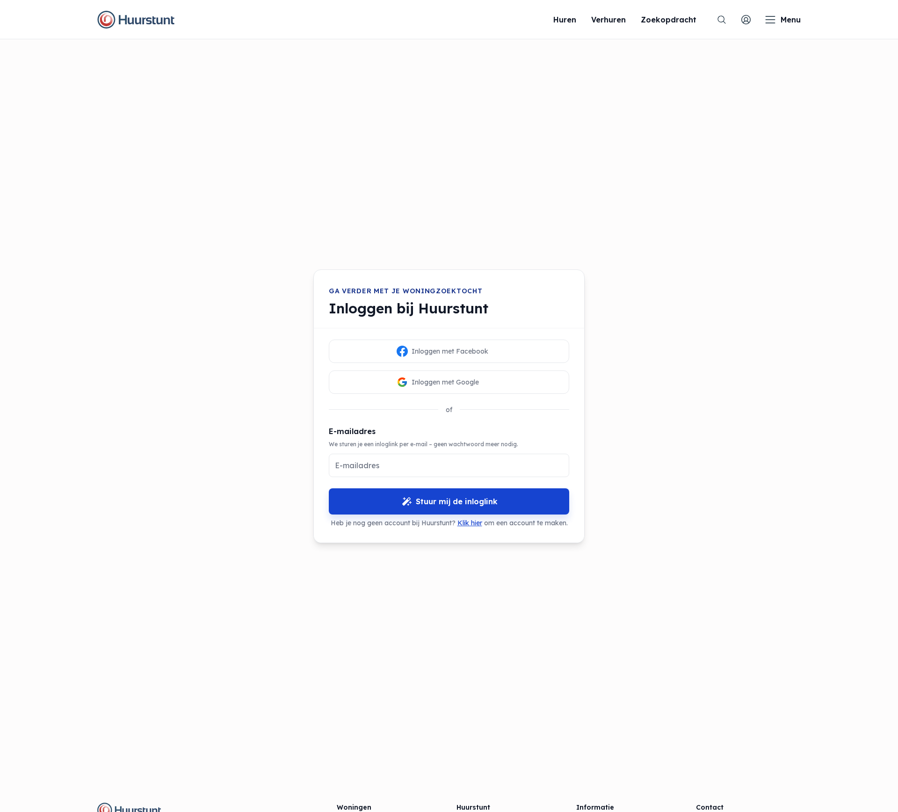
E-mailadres (352, 431)
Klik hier (469, 523)
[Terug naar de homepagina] (135, 20)
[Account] (746, 19)
